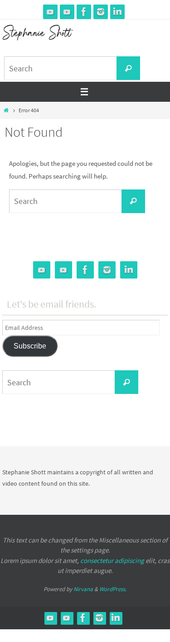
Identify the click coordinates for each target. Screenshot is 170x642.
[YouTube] (50, 12)
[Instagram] (100, 12)
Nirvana (83, 589)
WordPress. (112, 589)
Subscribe (30, 346)
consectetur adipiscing (112, 560)
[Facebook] (84, 12)
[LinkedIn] (117, 12)
